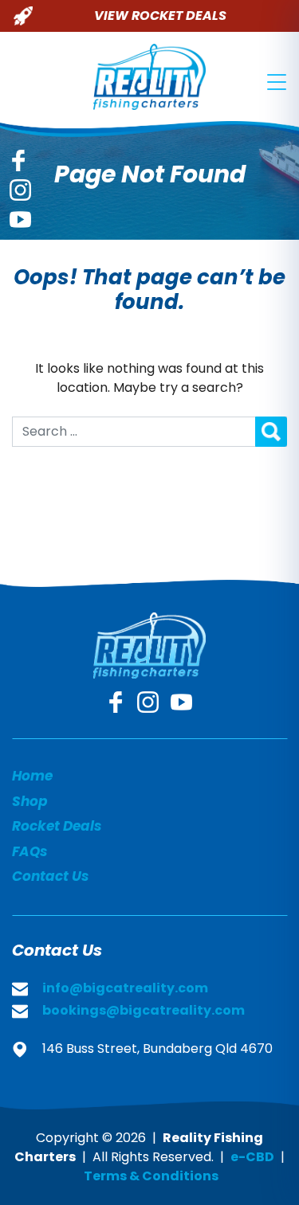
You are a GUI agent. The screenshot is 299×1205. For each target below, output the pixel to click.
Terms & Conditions (151, 1176)
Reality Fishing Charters (149, 77)
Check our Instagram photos (20, 190)
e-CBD (252, 1157)
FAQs (29, 851)
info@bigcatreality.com (125, 988)
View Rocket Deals (160, 15)
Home (32, 775)
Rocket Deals (56, 825)
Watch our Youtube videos (20, 219)
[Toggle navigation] (276, 82)
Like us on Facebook (18, 160)
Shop (30, 801)
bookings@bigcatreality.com (143, 1010)
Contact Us (50, 876)
